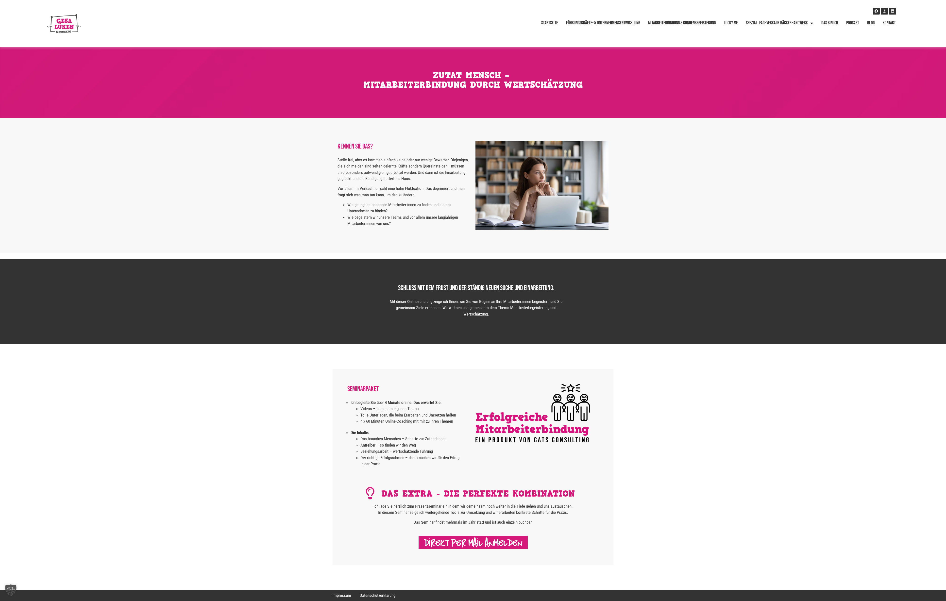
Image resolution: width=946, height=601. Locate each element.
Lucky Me (731, 23)
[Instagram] (884, 11)
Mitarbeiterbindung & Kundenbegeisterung (682, 23)
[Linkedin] (892, 11)
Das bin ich (829, 23)
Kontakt (889, 23)
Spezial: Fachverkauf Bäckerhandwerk (777, 23)
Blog (871, 23)
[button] (11, 590)
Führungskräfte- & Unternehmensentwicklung (603, 23)
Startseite (549, 23)
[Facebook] (876, 11)
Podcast (852, 23)
